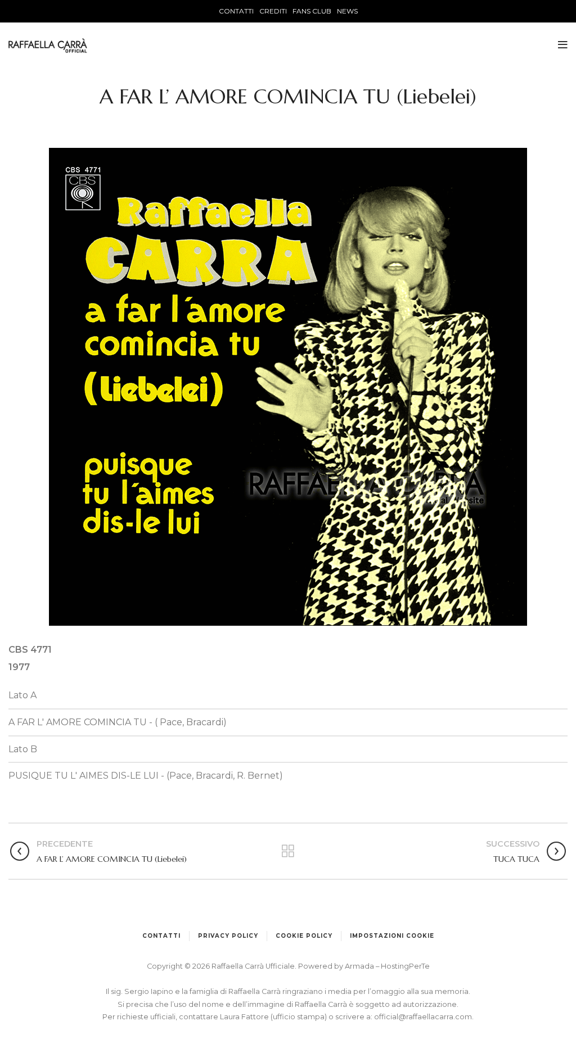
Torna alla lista (288, 851)
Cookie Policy (304, 935)
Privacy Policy (228, 935)
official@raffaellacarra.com (423, 1017)
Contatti (161, 935)
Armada (360, 966)
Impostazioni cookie (392, 935)
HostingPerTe (405, 966)
